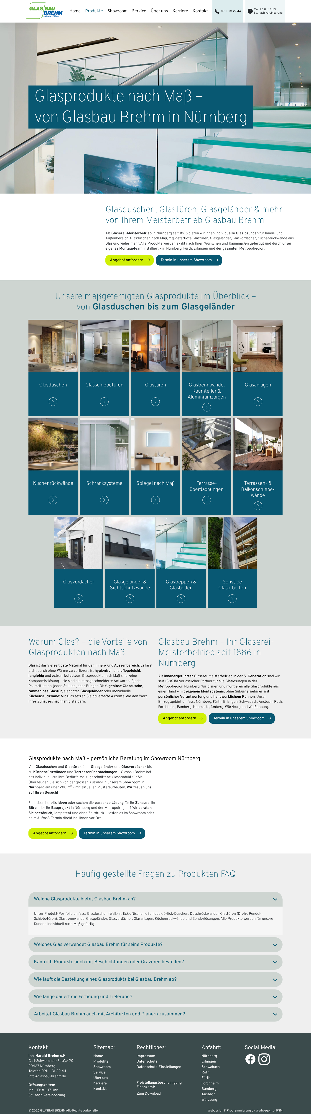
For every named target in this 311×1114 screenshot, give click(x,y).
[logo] (44, 11)
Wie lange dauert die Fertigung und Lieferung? (83, 997)
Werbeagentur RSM (269, 1111)
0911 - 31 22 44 (231, 11)
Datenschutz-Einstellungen (159, 1067)
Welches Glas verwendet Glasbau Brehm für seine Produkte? (98, 945)
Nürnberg (209, 1056)
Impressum (146, 1056)
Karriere (180, 11)
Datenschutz (147, 1061)
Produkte (94, 11)
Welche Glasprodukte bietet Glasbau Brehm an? (85, 899)
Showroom (117, 11)
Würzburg (209, 1100)
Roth (205, 1072)
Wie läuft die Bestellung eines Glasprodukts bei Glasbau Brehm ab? (105, 979)
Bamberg (209, 1089)
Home (75, 11)
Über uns (159, 11)
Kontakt (200, 11)
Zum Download (149, 1093)
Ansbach (208, 1094)
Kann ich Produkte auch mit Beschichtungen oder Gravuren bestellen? (109, 962)
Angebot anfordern (126, 260)
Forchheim (210, 1083)
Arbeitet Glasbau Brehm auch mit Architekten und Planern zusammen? (109, 1014)
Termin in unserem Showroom (186, 260)
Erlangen (208, 1061)
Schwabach (210, 1067)
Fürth (205, 1078)
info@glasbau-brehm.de (47, 1076)
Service (139, 11)
